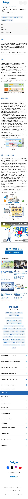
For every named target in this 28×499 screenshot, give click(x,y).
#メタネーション (5, 17)
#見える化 (11, 337)
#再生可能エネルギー (18, 17)
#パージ (14, 347)
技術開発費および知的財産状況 (8, 427)
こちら (20, 189)
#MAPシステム (22, 337)
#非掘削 (23, 339)
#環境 (11, 17)
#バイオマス (6, 345)
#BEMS (8, 339)
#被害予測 (18, 339)
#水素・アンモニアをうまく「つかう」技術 (14, 318)
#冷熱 (17, 331)
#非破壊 (12, 339)
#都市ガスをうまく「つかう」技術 (14, 323)
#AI (24, 328)
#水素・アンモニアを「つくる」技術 (14, 320)
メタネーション (4, 392)
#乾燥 (14, 328)
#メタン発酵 (15, 334)
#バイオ (18, 345)
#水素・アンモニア (4, 278)
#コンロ (9, 328)
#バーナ (22, 345)
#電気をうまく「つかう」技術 (16, 312)
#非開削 (5, 342)
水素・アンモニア (4, 396)
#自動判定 (5, 328)
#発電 (14, 342)
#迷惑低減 (5, 337)
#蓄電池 (7, 312)
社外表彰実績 (4, 423)
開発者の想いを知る (5, 413)
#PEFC (9, 342)
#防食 (4, 339)
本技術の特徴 (3, 29)
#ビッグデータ (20, 328)
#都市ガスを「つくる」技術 (7, 20)
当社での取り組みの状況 (6, 32)
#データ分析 (6, 331)
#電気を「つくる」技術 (14, 315)
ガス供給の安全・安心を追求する (8, 373)
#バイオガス (12, 345)
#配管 (23, 342)
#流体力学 (22, 331)
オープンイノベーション (6, 419)
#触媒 (23, 276)
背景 (2, 27)
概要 (2, 24)
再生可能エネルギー (5, 407)
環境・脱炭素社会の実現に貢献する (8, 389)
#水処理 (15, 337)
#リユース (6, 334)
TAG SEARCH (4, 445)
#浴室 (11, 334)
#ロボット (13, 331)
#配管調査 (18, 342)
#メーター (22, 334)
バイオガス (3, 400)
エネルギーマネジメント (6, 403)
